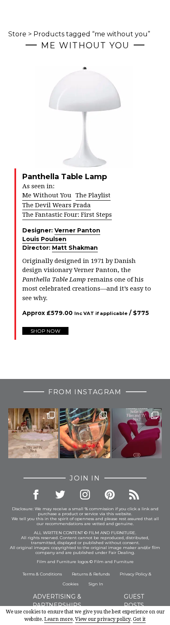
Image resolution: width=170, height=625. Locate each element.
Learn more (58, 619)
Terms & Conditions (42, 574)
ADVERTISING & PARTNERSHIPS (57, 601)
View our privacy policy (102, 619)
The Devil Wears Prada (56, 205)
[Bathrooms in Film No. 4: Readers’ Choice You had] (33, 433)
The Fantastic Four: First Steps (67, 214)
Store (17, 34)
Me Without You (46, 195)
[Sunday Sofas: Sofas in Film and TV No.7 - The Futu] (137, 433)
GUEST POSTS (134, 601)
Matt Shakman (75, 247)
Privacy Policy (133, 574)
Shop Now (45, 331)
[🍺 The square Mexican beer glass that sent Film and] (85, 433)
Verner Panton (77, 230)
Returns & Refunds (91, 574)
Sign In (95, 584)
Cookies (70, 584)
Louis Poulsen (44, 239)
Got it (139, 619)
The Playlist (93, 195)
